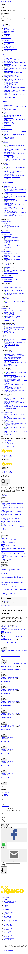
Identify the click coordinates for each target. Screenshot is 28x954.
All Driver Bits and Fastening (8, 182)
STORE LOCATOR (12, 445)
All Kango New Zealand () (8, 593)
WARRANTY (10, 446)
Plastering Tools (8, 921)
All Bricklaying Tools (6, 221)
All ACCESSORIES (6, 25)
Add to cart (3, 648)
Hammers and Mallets (9, 919)
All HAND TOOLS (6, 38)
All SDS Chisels (5, 164)
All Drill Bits (4, 54)
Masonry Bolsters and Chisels (8, 639)
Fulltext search (4, 498)
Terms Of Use (7, 952)
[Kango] (6, 452)
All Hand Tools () (6, 559)
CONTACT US (11, 443)
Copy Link (3, 872)
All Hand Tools (5, 806)
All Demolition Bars (6, 251)
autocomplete (4, 484)
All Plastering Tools (5, 232)
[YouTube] (5, 895)
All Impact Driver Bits (6, 412)
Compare (4, 647)
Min (3, 815)
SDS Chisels (7, 906)
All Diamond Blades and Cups (8, 324)
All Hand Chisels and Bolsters (8, 264)
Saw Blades (7, 905)
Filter (2, 634)
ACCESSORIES (8, 455)
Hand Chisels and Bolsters (10, 920)
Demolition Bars (8, 916)
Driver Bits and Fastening (10, 901)
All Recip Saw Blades (6, 369)
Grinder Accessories (9, 902)
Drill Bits (6, 900)
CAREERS (6, 930)
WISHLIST (7, 441)
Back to (5, 605)
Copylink (3, 864)
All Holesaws (4, 101)
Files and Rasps (7, 917)
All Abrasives (4, 336)
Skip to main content (6, 1)
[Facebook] (1, 895)
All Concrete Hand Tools (7, 277)
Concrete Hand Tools (9, 913)
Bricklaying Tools (8, 912)
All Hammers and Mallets (7, 285)
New (5, 822)
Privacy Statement (8, 950)
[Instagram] (3, 895)
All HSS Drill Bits (5, 308)
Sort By (2, 824)
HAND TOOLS (8, 456)
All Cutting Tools (5, 298)
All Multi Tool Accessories (7, 395)
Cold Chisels (4, 738)
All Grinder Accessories (6, 129)
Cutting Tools (7, 915)
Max (3, 817)
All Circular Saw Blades (7, 351)
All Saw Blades (4, 142)
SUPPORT (6, 442)
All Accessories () (6, 529)
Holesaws (6, 904)
